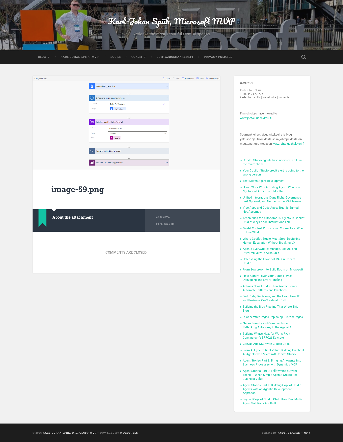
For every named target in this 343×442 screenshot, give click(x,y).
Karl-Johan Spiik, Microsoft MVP (171, 21)
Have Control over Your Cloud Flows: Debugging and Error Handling (267, 278)
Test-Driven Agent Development (263, 181)
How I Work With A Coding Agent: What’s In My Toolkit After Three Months (271, 189)
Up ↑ (307, 432)
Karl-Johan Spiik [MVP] (80, 57)
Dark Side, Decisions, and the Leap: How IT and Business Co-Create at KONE (271, 298)
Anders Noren (289, 432)
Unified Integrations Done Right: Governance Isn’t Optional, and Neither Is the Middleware (272, 199)
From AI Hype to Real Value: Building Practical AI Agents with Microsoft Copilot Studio (273, 352)
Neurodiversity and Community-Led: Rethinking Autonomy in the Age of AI (267, 325)
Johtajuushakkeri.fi (175, 57)
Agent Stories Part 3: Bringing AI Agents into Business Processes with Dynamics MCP (272, 362)
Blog (42, 57)
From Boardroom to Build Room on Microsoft (273, 269)
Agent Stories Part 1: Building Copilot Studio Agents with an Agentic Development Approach (272, 389)
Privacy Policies (218, 57)
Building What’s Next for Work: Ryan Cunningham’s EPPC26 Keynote (266, 335)
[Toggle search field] (303, 57)
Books (115, 57)
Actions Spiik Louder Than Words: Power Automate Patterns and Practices (270, 288)
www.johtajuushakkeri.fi (256, 118)
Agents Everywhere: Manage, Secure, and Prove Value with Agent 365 (270, 251)
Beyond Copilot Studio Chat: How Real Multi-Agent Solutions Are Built (272, 401)
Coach (136, 57)
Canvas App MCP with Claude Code (266, 344)
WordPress (129, 432)
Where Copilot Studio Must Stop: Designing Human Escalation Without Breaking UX (271, 240)
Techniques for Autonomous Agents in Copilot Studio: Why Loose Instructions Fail (273, 220)
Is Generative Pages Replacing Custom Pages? (273, 317)
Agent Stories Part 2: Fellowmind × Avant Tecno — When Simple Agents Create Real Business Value (270, 375)
